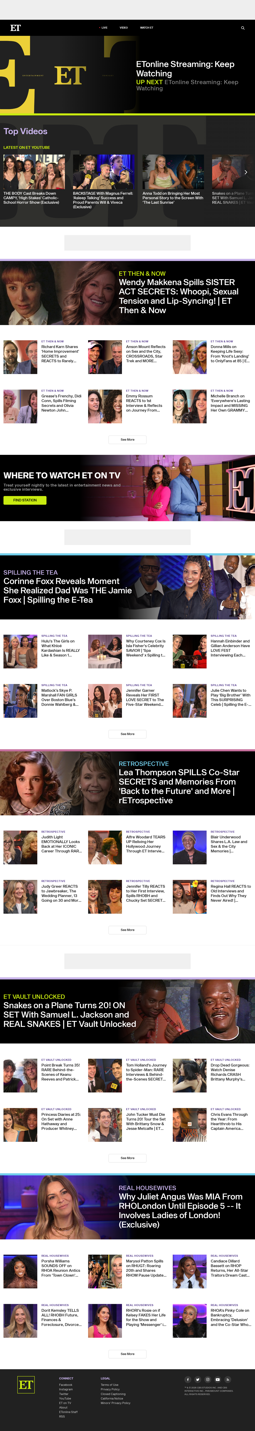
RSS (62, 1417)
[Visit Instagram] (207, 1380)
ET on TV (65, 1403)
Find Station (25, 500)
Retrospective (144, 764)
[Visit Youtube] (217, 1379)
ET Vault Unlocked (34, 997)
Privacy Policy (110, 1389)
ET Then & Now (142, 274)
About (63, 1408)
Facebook (65, 1385)
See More (127, 439)
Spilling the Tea (30, 573)
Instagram (66, 1389)
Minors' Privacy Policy (115, 1403)
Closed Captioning (113, 1394)
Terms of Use (109, 1385)
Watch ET (147, 28)
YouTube (65, 1399)
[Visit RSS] (227, 1380)
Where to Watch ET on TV (62, 476)
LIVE (105, 28)
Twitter (64, 1394)
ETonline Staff (68, 1412)
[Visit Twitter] (197, 1380)
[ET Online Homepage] (15, 28)
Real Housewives (147, 1188)
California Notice (112, 1399)
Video (124, 28)
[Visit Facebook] (187, 1380)
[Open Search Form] (243, 28)
